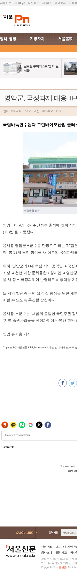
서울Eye (19, 3)
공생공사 (60, 3)
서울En (47, 3)
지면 (70, 546)
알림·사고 (61, 552)
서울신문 (5, 3)
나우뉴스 (33, 3)
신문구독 (46, 546)
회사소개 (46, 552)
